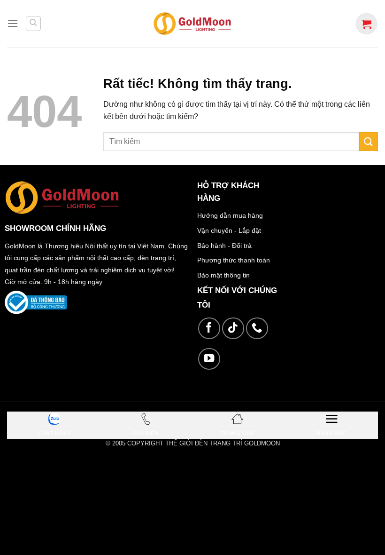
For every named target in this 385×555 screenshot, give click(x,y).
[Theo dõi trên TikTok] (233, 328)
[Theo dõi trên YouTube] (209, 359)
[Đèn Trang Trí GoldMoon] (192, 23)
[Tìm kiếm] (33, 23)
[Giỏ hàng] (366, 23)
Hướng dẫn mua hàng (230, 215)
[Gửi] (368, 141)
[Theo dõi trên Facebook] (209, 328)
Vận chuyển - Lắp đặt (229, 230)
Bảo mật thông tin (223, 275)
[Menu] (12, 23)
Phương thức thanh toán (233, 260)
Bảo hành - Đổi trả (224, 245)
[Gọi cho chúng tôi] (257, 328)
